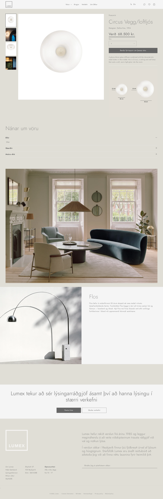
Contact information (67, 494)
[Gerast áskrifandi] (154, 465)
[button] (68, 4)
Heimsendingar (87, 494)
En (135, 4)
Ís (131, 4)
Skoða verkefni (94, 410)
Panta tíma (69, 410)
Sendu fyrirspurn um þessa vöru (133, 50)
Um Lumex (10, 467)
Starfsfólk (9, 479)
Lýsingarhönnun (12, 473)
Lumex (57, 494)
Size (110, 39)
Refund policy (109, 494)
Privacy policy (99, 494)
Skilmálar (78, 494)
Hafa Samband (11, 470)
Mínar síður (10, 476)
